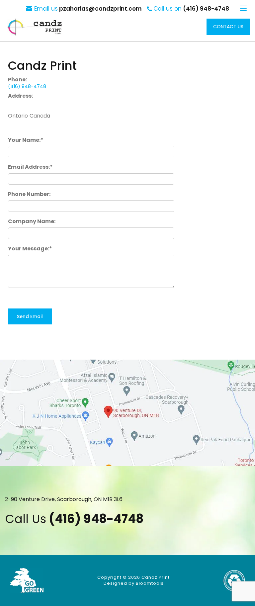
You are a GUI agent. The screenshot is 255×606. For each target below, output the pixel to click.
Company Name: (31, 221)
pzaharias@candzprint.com (88, 9)
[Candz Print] (34, 27)
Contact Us (228, 26)
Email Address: (29, 167)
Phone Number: (29, 194)
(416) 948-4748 (191, 9)
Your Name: (24, 140)
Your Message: (28, 248)
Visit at (127, 413)
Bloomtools (150, 583)
